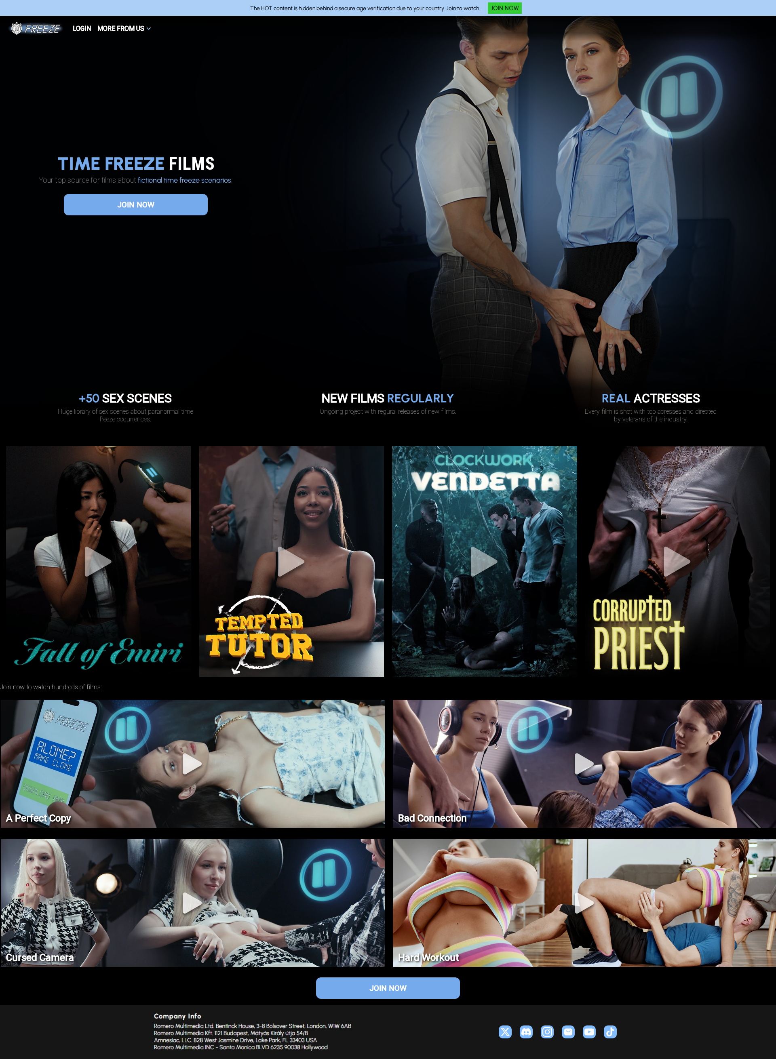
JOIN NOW (505, 8)
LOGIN (82, 28)
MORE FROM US (120, 28)
